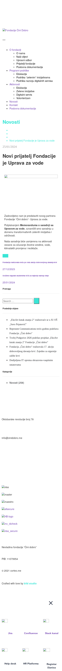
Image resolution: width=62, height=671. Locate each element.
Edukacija (21, 74)
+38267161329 (10, 456)
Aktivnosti (14, 84)
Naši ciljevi (22, 56)
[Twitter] (3, 255)
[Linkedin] (34, 396)
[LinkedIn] (7, 255)
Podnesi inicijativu (11, 22)
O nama (20, 53)
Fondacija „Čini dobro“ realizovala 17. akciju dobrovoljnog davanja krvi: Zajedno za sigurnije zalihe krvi (32, 351)
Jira (10, 633)
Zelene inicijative (25, 91)
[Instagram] (6, 396)
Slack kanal (51, 633)
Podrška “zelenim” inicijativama (33, 77)
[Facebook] (5, 255)
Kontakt (13, 105)
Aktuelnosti (15, 133)
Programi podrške (19, 70)
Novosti (13, 101)
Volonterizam (23, 98)
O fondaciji (15, 49)
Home (12, 130)
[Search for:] (18, 301)
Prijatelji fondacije (25, 63)
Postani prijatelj (10, 3)
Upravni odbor (24, 60)
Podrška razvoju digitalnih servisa (34, 80)
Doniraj (5, 12)
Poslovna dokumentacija (29, 67)
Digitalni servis (24, 94)
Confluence (31, 633)
